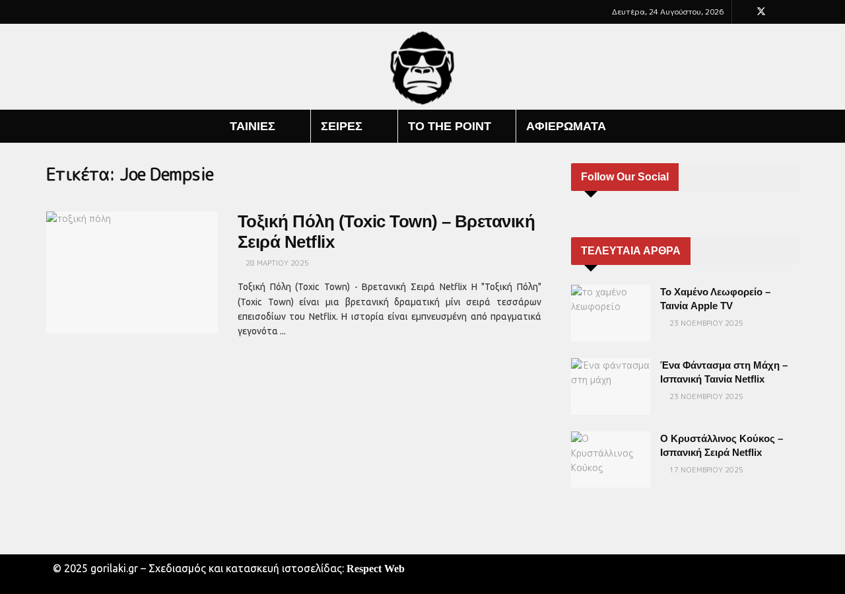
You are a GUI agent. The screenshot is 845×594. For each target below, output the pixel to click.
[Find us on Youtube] (778, 12)
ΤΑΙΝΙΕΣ (252, 126)
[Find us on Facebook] (743, 12)
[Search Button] (794, 126)
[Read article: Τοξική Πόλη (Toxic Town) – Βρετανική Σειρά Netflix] (132, 272)
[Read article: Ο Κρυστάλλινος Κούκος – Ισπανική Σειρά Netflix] (610, 459)
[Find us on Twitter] (761, 12)
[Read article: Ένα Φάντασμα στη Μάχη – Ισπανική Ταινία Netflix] (610, 386)
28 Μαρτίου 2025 (276, 263)
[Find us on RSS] (795, 12)
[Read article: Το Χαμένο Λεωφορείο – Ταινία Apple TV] (610, 313)
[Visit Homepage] (422, 67)
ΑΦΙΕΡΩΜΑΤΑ (566, 126)
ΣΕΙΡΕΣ (341, 126)
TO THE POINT (449, 126)
